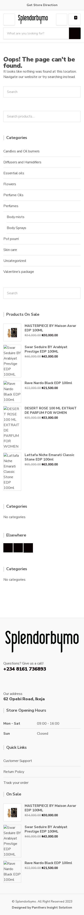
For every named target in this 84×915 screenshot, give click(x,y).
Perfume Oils (13, 195)
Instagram (18, 548)
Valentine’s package (18, 271)
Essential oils (13, 173)
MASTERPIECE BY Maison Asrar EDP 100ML (50, 328)
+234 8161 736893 (24, 669)
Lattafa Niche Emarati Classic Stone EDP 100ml (49, 457)
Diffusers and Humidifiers (22, 162)
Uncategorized (14, 260)
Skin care (10, 249)
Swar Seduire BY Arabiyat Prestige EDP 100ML (46, 349)
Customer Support (17, 760)
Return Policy (13, 771)
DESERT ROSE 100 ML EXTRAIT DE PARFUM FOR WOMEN (51, 410)
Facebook (8, 548)
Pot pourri (11, 238)
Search (76, 116)
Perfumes (10, 206)
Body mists (15, 217)
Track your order (15, 782)
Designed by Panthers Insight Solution (42, 907)
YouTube (28, 548)
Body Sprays (16, 227)
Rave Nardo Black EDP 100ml (48, 383)
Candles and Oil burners (21, 151)
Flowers (9, 184)
